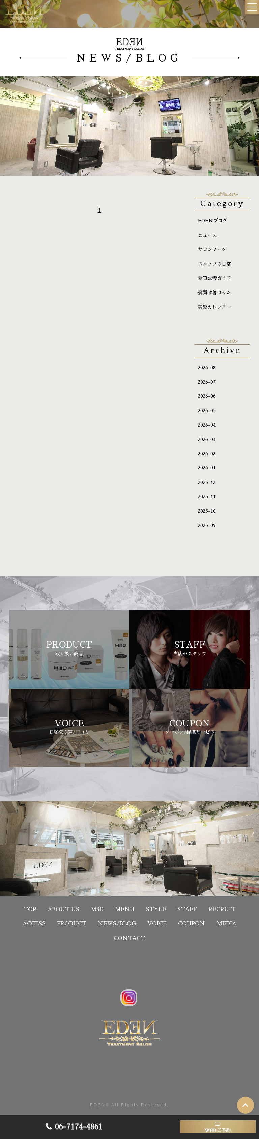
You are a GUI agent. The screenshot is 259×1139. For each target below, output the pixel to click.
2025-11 (207, 496)
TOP (30, 909)
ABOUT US (63, 909)
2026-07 (207, 382)
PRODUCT (71, 923)
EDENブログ (212, 220)
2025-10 (207, 511)
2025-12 (206, 482)
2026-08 (207, 367)
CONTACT (129, 938)
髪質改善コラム (214, 292)
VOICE (157, 923)
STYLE (156, 909)
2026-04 (207, 424)
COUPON (191, 923)
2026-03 (207, 439)
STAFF (187, 909)
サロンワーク (212, 249)
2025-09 (207, 525)
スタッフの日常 (214, 264)
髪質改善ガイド (214, 278)
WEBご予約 (218, 1130)
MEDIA (226, 923)
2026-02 (206, 453)
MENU (125, 909)
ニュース (207, 235)
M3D (97, 909)
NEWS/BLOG (117, 923)
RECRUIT (221, 909)
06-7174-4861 (78, 1127)
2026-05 (207, 410)
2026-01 (207, 467)
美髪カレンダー (214, 307)
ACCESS (34, 923)
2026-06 (207, 396)
